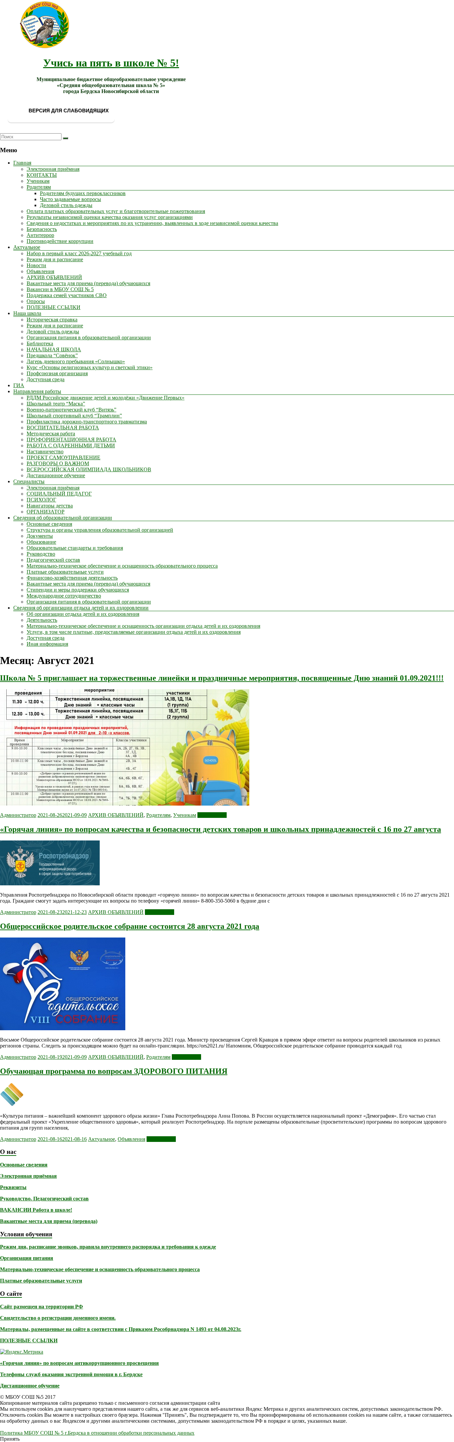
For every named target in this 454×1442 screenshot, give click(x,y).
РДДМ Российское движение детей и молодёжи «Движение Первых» (105, 397)
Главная (22, 163)
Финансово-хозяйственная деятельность (72, 578)
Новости (36, 265)
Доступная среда (45, 379)
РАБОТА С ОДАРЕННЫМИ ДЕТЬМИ (71, 445)
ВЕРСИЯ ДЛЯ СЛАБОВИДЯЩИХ (68, 110)
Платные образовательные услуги (65, 572)
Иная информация (47, 644)
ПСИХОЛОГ (41, 499)
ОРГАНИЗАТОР (45, 511)
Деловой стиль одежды (66, 205)
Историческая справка (52, 319)
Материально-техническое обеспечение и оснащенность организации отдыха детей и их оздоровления (143, 626)
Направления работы (37, 391)
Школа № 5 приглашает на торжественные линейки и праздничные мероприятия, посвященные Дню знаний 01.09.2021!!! (222, 678)
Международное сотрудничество (64, 596)
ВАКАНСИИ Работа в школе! (36, 1210)
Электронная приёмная (53, 169)
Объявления (40, 271)
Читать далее (212, 815)
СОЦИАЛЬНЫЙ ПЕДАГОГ (59, 494)
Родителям (39, 187)
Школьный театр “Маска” (56, 403)
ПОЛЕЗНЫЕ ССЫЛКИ (53, 307)
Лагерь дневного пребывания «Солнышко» (76, 361)
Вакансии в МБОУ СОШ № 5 (60, 289)
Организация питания (26, 1258)
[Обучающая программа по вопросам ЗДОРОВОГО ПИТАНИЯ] (11, 1104)
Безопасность (42, 229)
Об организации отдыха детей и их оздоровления (83, 614)
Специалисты (29, 481)
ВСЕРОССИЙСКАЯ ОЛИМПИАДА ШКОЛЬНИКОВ (89, 469)
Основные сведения (49, 524)
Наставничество (45, 451)
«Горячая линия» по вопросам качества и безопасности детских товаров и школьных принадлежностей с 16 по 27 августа (220, 829)
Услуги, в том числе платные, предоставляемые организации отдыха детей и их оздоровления (134, 632)
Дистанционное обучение (56, 475)
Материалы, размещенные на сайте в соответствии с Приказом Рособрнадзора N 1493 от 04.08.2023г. (120, 1329)
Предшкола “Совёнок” (52, 355)
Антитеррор (40, 235)
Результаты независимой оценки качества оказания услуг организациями (110, 217)
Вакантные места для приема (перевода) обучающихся (88, 283)
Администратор (18, 815)
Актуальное (26, 247)
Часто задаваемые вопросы (70, 199)
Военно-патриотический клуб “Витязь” (71, 409)
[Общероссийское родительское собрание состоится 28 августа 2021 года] (62, 1028)
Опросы (36, 301)
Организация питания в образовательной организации (89, 337)
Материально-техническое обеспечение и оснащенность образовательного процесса (122, 566)
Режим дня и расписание (55, 259)
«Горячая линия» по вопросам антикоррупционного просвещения (79, 1363)
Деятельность (42, 620)
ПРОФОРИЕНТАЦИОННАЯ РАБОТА (71, 439)
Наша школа (27, 313)
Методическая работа (51, 433)
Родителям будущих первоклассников (83, 193)
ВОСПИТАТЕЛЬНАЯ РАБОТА (63, 427)
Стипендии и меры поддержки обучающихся (78, 590)
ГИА (18, 385)
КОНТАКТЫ (42, 175)
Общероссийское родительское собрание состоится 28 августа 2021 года (129, 926)
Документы (40, 536)
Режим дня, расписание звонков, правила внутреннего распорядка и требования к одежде (108, 1247)
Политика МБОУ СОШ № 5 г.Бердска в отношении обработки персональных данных (97, 1433)
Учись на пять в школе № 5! (111, 63)
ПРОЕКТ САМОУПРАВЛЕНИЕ (63, 457)
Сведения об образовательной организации (62, 517)
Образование (41, 542)
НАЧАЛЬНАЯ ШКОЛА (54, 349)
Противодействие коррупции (60, 241)
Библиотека (40, 343)
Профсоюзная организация (57, 373)
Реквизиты (13, 1187)
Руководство (41, 554)
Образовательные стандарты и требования (75, 548)
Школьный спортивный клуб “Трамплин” (74, 415)
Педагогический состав (53, 560)
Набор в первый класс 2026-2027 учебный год (79, 253)
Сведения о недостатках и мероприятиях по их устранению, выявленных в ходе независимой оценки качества (152, 223)
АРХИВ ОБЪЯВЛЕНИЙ (54, 277)
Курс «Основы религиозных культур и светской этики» (90, 367)
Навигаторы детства (50, 505)
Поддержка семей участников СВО (67, 295)
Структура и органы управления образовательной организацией (100, 530)
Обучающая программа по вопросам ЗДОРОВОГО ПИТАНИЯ (113, 1071)
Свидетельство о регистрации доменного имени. (58, 1318)
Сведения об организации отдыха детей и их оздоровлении (81, 607)
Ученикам (38, 181)
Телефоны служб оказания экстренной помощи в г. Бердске (71, 1374)
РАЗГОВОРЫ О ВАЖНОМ (58, 463)
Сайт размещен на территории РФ (41, 1306)
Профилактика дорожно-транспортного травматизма (87, 421)
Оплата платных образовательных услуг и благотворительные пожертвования (116, 211)
